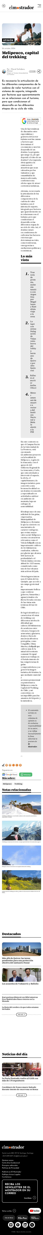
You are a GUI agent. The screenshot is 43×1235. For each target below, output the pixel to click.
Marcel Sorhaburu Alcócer (16, 70)
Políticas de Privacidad (10, 1168)
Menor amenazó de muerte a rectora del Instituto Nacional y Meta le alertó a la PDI (33, 412)
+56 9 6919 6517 (7, 1156)
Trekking (18, 784)
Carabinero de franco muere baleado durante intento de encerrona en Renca (20, 1088)
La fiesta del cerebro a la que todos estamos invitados (20, 1008)
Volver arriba (7, 1211)
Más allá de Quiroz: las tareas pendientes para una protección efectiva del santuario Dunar (17, 960)
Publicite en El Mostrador (11, 1171)
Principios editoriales (10, 1165)
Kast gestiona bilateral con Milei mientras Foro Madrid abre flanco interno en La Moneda (20, 999)
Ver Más (32, 71)
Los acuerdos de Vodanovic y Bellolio (20, 983)
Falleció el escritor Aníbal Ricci (33, 381)
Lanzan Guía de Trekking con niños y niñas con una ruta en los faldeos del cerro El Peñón (21, 892)
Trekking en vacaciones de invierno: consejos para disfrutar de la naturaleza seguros (21, 842)
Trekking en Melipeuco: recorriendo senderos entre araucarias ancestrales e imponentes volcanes (19, 816)
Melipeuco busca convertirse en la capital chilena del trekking (16, 866)
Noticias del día (14, 1054)
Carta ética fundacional (11, 1162)
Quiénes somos (7, 1160)
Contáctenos (6, 1177)
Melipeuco (7, 784)
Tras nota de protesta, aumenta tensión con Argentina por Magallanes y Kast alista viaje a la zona (33, 294)
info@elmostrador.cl (20, 1156)
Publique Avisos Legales (11, 1174)
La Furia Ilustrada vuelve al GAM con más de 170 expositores (20, 1079)
